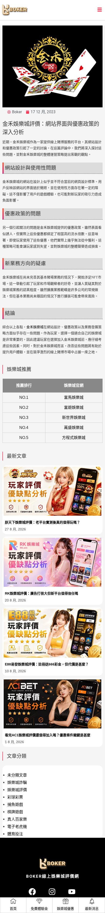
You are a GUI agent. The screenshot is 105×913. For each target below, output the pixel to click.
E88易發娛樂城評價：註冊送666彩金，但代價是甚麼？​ (47, 664)
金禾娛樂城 (34, 327)
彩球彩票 (15, 797)
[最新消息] (92, 901)
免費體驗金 (39, 909)
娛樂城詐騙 (17, 782)
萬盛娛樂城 (74, 427)
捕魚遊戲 (15, 804)
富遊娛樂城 (74, 407)
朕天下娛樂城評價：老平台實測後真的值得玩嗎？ (42, 522)
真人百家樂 (17, 819)
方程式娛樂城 (73, 438)
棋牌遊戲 (15, 812)
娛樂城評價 (17, 790)
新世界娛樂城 (73, 417)
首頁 (13, 909)
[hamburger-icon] (99, 10)
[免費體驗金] (39, 901)
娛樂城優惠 (65, 909)
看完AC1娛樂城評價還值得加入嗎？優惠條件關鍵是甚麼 (47, 735)
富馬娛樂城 (74, 397)
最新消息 (92, 909)
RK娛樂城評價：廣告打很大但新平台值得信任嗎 (41, 593)
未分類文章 (17, 775)
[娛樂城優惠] (65, 901)
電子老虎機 (17, 826)
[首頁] (13, 901)
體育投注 (15, 834)
